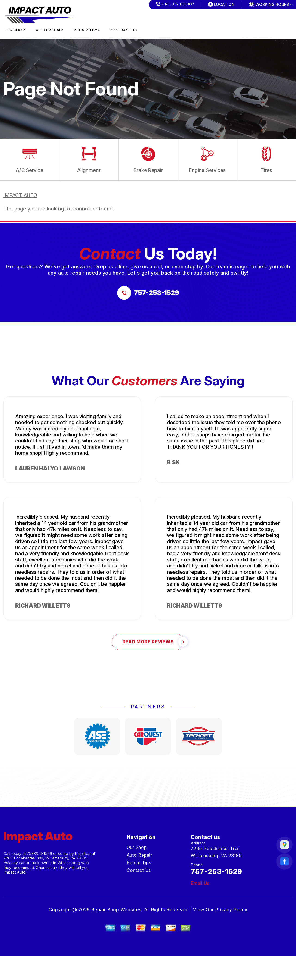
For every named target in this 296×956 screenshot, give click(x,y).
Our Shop (14, 30)
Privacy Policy (231, 909)
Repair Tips (86, 30)
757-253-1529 (39, 853)
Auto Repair (49, 30)
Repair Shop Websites (116, 909)
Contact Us (123, 30)
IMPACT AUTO (20, 195)
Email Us (200, 883)
